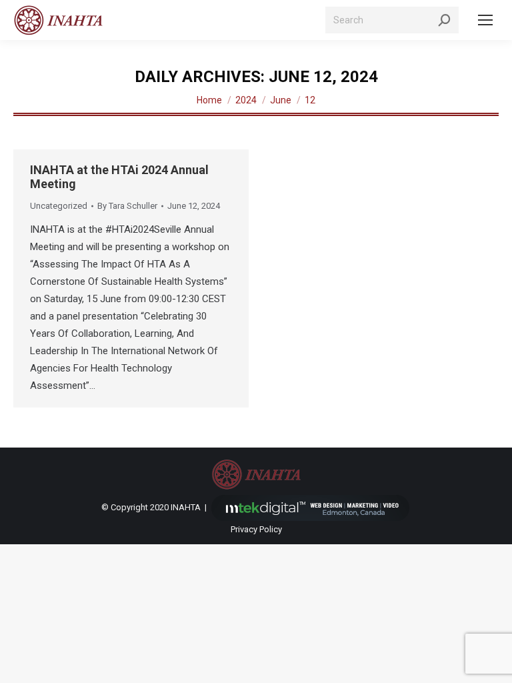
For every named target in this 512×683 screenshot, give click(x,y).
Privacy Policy (256, 529)
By (127, 206)
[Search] (445, 20)
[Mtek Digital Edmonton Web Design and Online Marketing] (311, 507)
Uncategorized (58, 206)
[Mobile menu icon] (485, 20)
